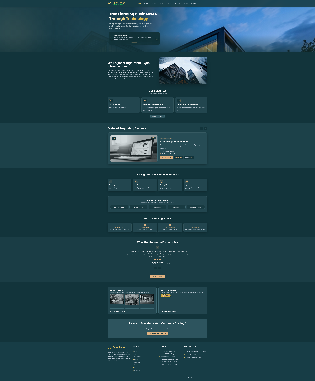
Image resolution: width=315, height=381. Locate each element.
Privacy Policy (188, 377)
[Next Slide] (157, 38)
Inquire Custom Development (157, 333)
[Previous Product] (201, 128)
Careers (186, 3)
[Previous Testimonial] (155, 268)
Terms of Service (198, 377)
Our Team (177, 3)
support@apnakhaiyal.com (194, 357)
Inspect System (166, 156)
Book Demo (178, 156)
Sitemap (205, 377)
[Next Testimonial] (159, 268)
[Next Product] (205, 128)
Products (161, 3)
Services (153, 3)
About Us (136, 354)
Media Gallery (137, 362)
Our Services (137, 356)
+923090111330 (191, 354)
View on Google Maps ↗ (190, 361)
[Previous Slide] (111, 38)
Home (139, 3)
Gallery (170, 3)
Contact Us (136, 370)
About (146, 3)
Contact (193, 3)
